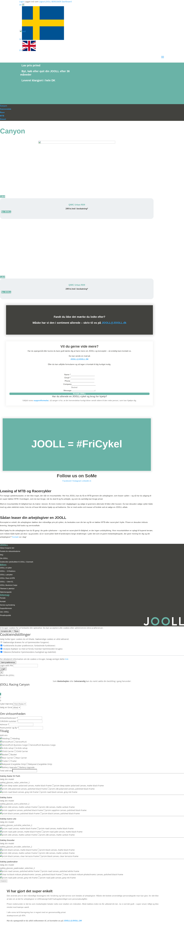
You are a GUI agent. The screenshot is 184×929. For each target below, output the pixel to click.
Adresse (4, 724)
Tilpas (16, 631)
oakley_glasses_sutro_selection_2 (14, 803)
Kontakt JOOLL (79, 394)
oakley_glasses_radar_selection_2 (15, 782)
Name (67, 374)
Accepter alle (6, 631)
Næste (3, 881)
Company (67, 384)
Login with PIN (6, 665)
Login (3, 669)
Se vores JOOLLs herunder (40, 89)
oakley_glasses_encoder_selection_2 (16, 846)
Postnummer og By (9, 727)
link (66, 659)
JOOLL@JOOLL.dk (114, 322)
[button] (2, 196)
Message (67, 390)
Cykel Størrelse (6, 704)
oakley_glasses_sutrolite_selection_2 (16, 825)
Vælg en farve (6, 707)
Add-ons (4, 735)
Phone (67, 381)
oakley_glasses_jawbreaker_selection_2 (17, 868)
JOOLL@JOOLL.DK (79, 359)
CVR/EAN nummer (9, 721)
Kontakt (15, 537)
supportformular (41, 400)
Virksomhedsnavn (9, 718)
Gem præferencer (8, 662)
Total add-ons (6, 770)
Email (67, 378)
